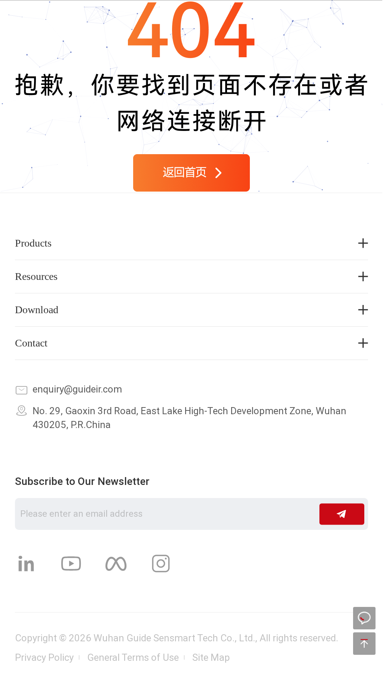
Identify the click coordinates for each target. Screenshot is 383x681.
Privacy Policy (44, 657)
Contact (31, 343)
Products (33, 243)
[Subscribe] (341, 514)
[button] (359, 18)
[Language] (304, 18)
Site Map (211, 657)
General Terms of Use (133, 657)
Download (36, 310)
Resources (36, 276)
